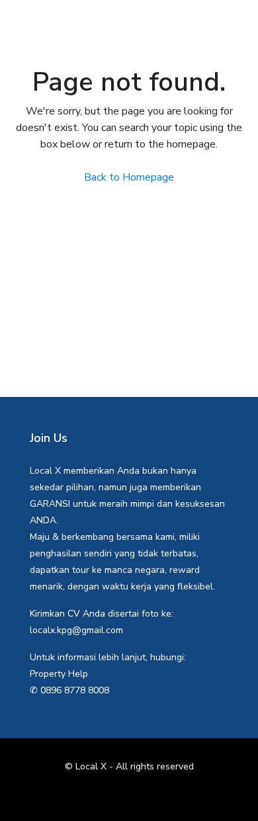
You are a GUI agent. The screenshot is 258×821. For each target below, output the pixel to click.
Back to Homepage (129, 177)
